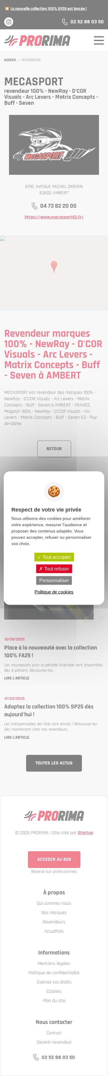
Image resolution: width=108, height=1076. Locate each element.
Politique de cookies (54, 591)
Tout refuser (56, 568)
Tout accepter (56, 556)
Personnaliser (54, 580)
